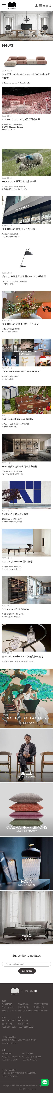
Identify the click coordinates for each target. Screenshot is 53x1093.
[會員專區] (36, 5)
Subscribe (27, 971)
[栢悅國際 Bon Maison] (14, 991)
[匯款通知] (40, 5)
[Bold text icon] (3, 5)
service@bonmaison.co (26, 1089)
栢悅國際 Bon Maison (12, 5)
